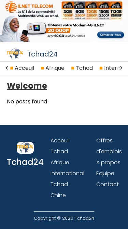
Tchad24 (42, 54)
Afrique (55, 68)
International (67, 173)
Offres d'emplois (109, 146)
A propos (108, 162)
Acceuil (24, 68)
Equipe (105, 173)
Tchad (84, 68)
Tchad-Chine (61, 189)
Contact (107, 184)
